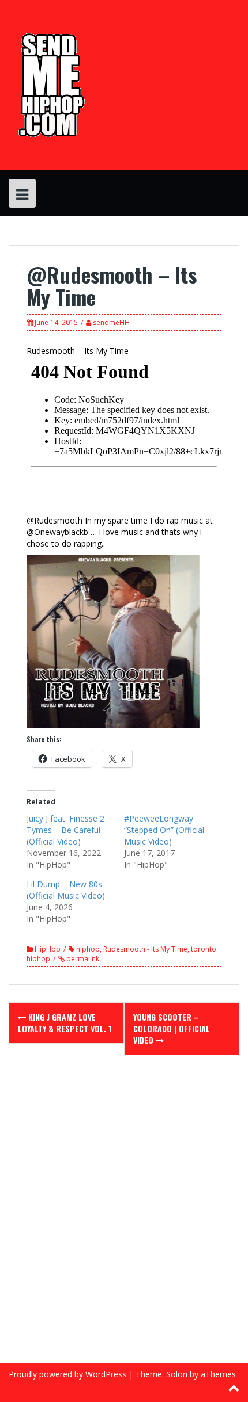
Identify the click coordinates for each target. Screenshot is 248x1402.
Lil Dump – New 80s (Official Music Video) (66, 889)
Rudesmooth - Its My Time (145, 949)
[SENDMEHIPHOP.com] (50, 84)
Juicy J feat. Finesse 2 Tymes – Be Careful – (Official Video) (67, 830)
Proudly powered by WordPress (67, 1374)
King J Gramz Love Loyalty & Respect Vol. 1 (64, 1022)
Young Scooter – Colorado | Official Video (171, 1028)
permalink (82, 959)
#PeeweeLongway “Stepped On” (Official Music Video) (164, 830)
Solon (176, 1374)
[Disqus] (124, 1216)
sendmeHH (111, 322)
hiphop (88, 949)
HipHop (48, 949)
